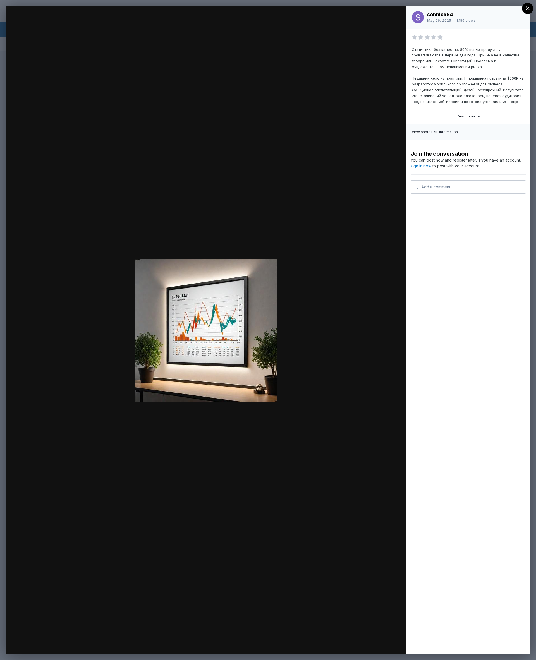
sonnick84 (440, 14)
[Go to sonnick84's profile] (418, 17)
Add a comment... (436, 186)
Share (387, 644)
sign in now (421, 166)
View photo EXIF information (435, 132)
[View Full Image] (397, 15)
